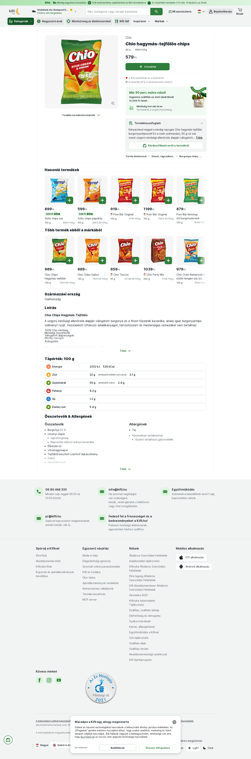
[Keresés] (156, 11)
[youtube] (58, 680)
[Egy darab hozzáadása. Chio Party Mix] (168, 260)
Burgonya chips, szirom (191, 156)
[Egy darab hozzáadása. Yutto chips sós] (69, 200)
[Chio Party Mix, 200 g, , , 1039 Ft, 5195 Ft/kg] (158, 251)
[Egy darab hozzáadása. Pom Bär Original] (135, 200)
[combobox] (118, 11)
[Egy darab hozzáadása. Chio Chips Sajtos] (102, 260)
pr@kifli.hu (53, 516)
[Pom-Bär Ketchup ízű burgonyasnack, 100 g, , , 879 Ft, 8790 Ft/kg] (191, 190)
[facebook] (39, 680)
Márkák (159, 21)
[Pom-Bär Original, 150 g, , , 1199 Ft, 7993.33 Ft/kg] (158, 190)
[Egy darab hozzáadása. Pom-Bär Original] (168, 200)
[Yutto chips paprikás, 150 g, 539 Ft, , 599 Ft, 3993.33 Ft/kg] (92, 190)
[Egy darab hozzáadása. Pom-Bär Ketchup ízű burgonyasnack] (201, 200)
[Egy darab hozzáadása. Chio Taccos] (135, 260)
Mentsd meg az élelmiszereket (91, 21)
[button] (220, 12)
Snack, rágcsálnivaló (163, 156)
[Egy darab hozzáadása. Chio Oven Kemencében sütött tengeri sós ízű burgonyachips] (201, 260)
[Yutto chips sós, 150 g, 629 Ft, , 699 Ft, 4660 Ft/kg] (60, 190)
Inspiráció (139, 21)
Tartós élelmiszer (136, 156)
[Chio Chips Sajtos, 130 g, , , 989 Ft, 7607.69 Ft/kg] (92, 251)
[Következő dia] (199, 189)
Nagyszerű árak (52, 21)
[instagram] (49, 680)
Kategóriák (21, 21)
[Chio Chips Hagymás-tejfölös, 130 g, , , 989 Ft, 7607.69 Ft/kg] (60, 251)
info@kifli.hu (118, 489)
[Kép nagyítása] (113, 103)
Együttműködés (183, 489)
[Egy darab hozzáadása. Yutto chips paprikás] (102, 200)
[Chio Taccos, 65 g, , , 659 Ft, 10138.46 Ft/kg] (125, 251)
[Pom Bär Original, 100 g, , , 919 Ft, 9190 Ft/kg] (125, 190)
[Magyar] (201, 11)
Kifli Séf (124, 21)
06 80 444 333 (56, 489)
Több (199, 137)
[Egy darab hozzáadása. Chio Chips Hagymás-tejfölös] (69, 260)
